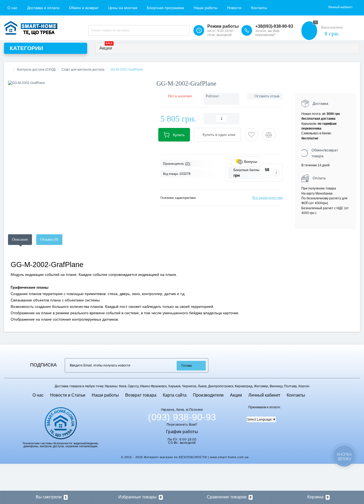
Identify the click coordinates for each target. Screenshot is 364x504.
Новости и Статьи (67, 395)
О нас (12, 8)
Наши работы (205, 8)
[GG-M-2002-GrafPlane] (78, 83)
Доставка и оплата (43, 8)
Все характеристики (267, 198)
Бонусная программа (165, 8)
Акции (106, 47)
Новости (234, 8)
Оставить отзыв (267, 96)
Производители (208, 395)
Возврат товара (140, 395)
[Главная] (9, 69)
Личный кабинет (264, 395)
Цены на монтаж (122, 8)
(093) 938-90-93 (182, 417)
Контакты (259, 8)
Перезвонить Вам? (182, 424)
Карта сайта (175, 395)
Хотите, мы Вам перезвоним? (267, 33)
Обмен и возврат (84, 8)
